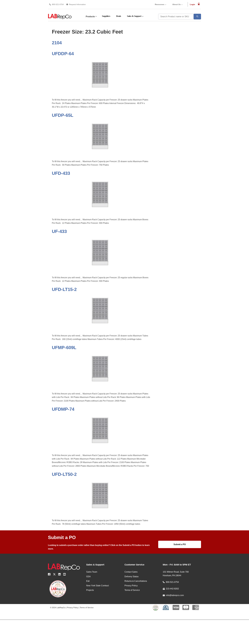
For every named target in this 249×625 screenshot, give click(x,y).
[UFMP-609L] (101, 386)
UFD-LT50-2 (64, 474)
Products (90, 16)
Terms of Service (87, 607)
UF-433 (59, 231)
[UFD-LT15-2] (101, 328)
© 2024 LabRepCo (57, 607)
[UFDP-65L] (101, 154)
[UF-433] (101, 270)
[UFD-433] (101, 212)
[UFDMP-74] (101, 448)
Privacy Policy (72, 607)
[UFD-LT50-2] (101, 513)
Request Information (77, 4)
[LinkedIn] (59, 575)
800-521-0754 (58, 4)
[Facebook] (49, 575)
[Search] (197, 16)
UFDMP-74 (63, 409)
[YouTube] (64, 575)
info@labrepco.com (175, 595)
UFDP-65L (62, 115)
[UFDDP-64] (101, 92)
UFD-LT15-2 (64, 289)
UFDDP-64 (63, 53)
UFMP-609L (64, 347)
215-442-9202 (172, 589)
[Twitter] (54, 575)
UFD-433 (61, 173)
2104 (57, 42)
